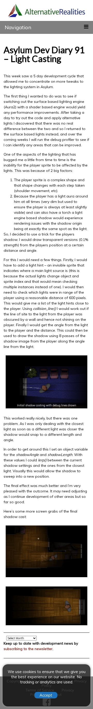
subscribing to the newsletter (28, 648)
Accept (46, 695)
